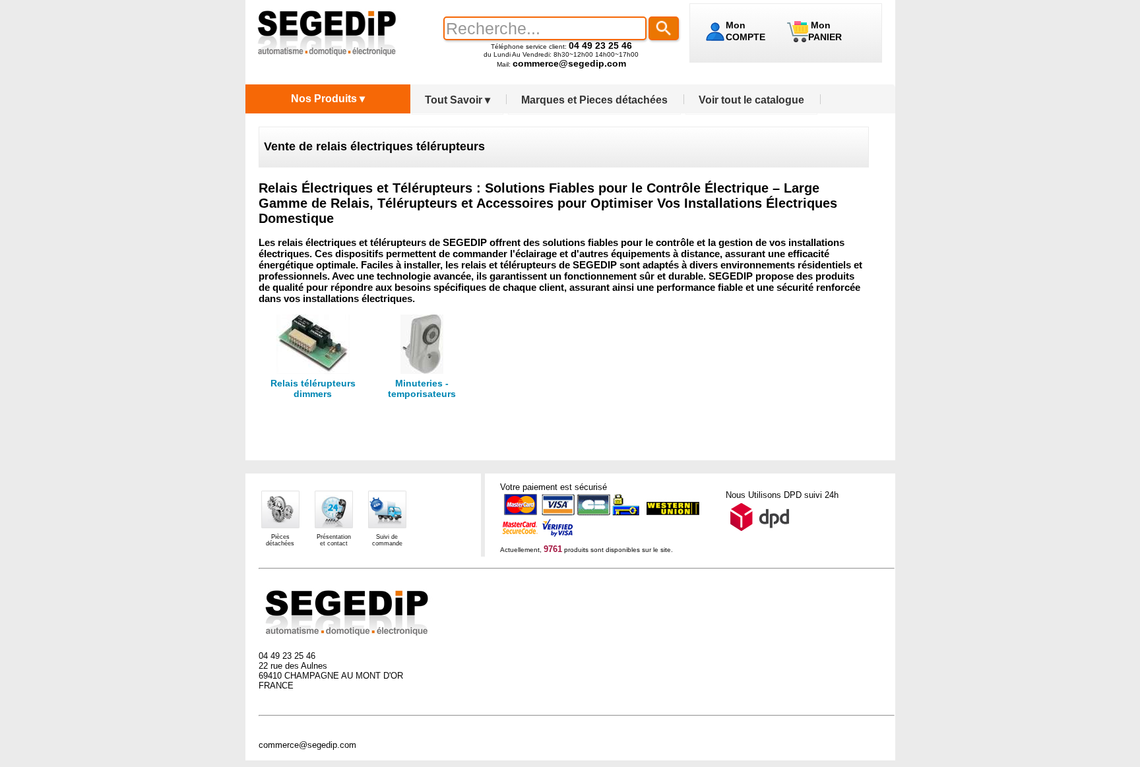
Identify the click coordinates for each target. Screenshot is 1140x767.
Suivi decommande (387, 540)
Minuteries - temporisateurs (422, 388)
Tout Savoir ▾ (457, 100)
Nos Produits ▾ (328, 98)
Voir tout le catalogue (751, 100)
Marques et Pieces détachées (594, 100)
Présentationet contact (334, 540)
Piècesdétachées (280, 540)
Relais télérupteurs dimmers (313, 388)
